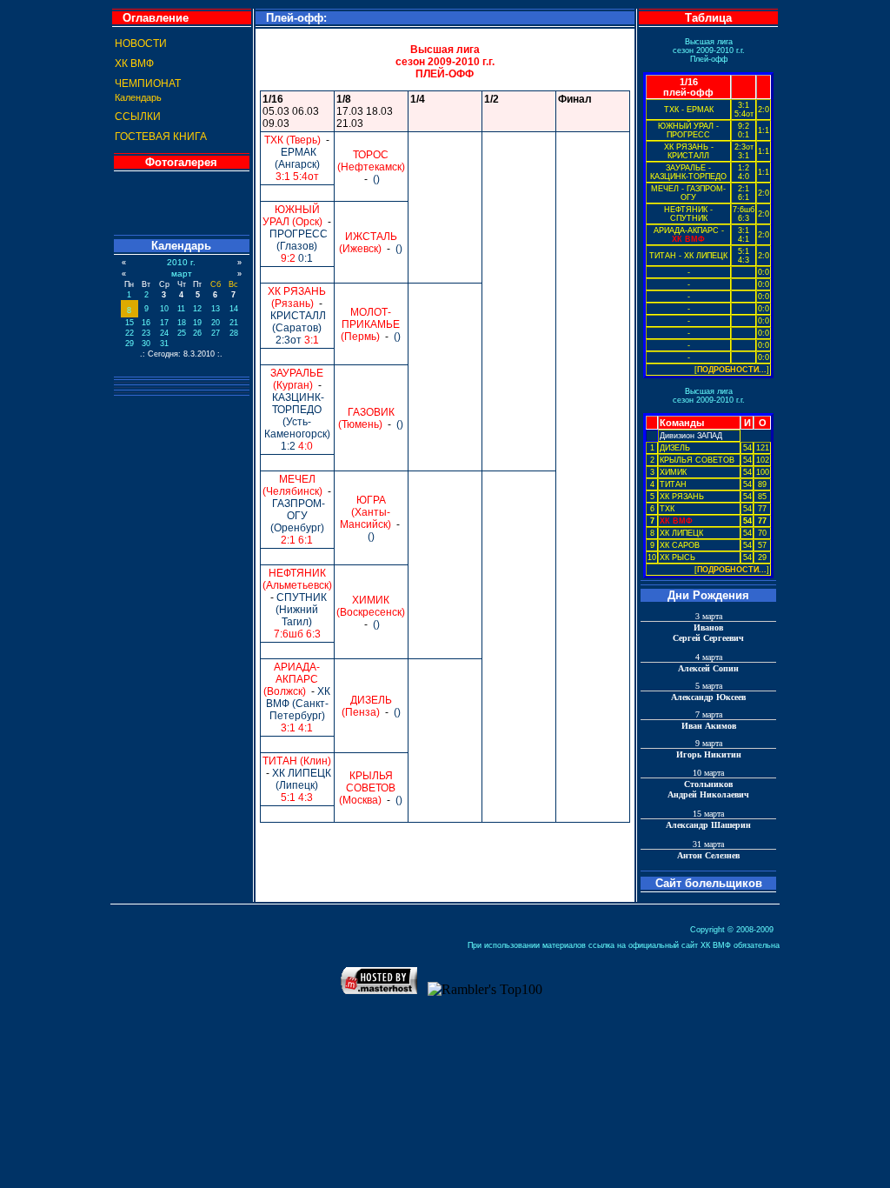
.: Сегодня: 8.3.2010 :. (181, 354)
